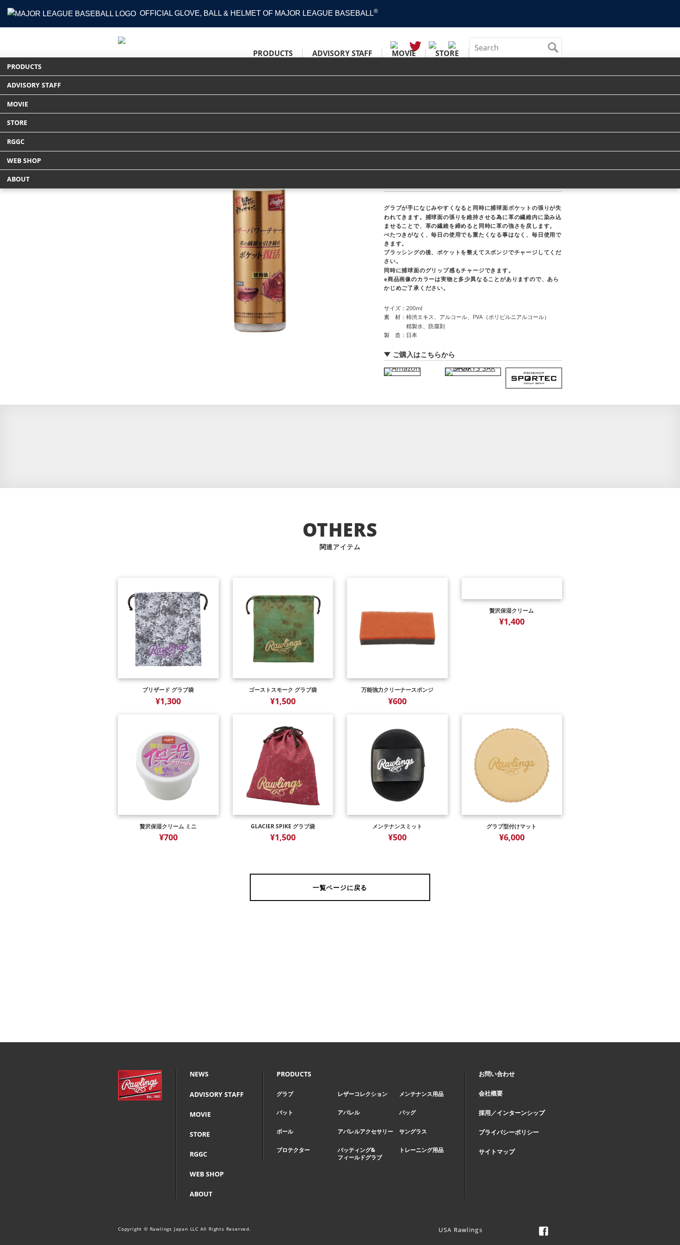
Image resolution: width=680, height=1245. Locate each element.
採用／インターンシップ (512, 1113)
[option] (259, 237)
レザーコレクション (363, 1094)
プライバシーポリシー (509, 1132)
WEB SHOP (24, 160)
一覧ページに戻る (340, 887)
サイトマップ (497, 1152)
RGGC (16, 141)
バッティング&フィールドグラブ (360, 1153)
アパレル (349, 1112)
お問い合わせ (497, 1074)
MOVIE (404, 53)
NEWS (199, 1074)
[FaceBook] (543, 1231)
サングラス (413, 1131)
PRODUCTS (273, 53)
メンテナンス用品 (421, 1094)
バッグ (407, 1112)
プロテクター (293, 1150)
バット (285, 1112)
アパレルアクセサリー (365, 1131)
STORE (447, 53)
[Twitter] (529, 1231)
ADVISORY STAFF (342, 53)
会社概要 (491, 1093)
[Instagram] (515, 1231)
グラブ (285, 1094)
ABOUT (18, 179)
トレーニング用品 (421, 1150)
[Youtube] (557, 1231)
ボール (285, 1131)
